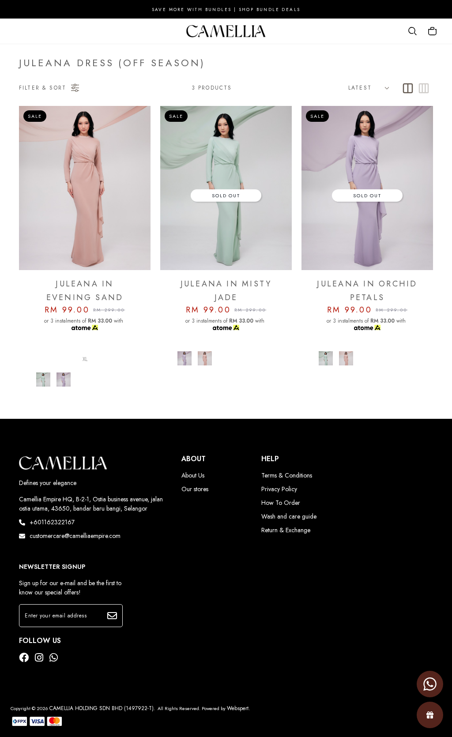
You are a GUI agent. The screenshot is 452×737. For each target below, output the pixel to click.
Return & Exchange (285, 530)
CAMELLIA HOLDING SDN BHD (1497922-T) (101, 708)
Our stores (194, 489)
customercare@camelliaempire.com (75, 535)
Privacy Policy (279, 489)
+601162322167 (52, 522)
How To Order (280, 502)
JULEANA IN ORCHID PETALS (367, 290)
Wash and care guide (288, 516)
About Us (192, 475)
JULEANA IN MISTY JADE (226, 290)
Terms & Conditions (286, 475)
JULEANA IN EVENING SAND (85, 290)
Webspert (238, 708)
